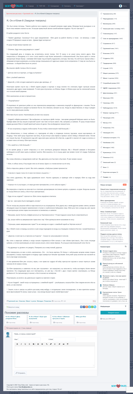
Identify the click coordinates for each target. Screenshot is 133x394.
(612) (108, 157)
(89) (109, 14)
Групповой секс (13, 301)
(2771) (111, 113)
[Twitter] (89, 307)
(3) (110, 172)
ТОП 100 (42, 6)
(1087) (113, 38)
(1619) (110, 108)
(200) (109, 24)
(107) (110, 33)
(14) (107, 177)
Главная (31, 6)
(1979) (108, 68)
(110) (110, 19)
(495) (108, 103)
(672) (107, 123)
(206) (108, 118)
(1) (106, 167)
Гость (125, 6)
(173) (111, 137)
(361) (108, 133)
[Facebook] (84, 307)
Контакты (67, 6)
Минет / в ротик (31, 301)
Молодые (40, 301)
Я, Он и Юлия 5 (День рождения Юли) (13, 317)
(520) (108, 58)
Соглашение (55, 6)
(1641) (110, 48)
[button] (17, 344)
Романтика (47, 301)
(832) (111, 83)
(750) (108, 128)
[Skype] (95, 307)
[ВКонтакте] (81, 307)
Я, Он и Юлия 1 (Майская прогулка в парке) (61, 317)
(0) (109, 162)
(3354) (110, 78)
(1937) (114, 29)
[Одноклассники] (87, 307)
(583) (111, 88)
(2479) (108, 53)
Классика (22, 301)
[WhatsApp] (92, 307)
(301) (110, 93)
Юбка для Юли (81, 316)
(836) (109, 63)
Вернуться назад (13, 307)
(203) (108, 142)
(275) (111, 73)
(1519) (109, 152)
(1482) (108, 147)
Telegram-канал (113, 312)
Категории (79, 6)
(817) (109, 43)
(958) (108, 98)
